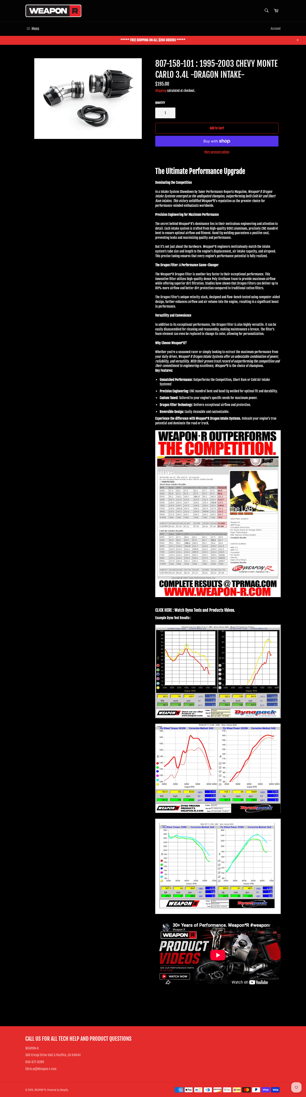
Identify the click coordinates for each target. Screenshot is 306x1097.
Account (276, 28)
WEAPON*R (40, 1090)
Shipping (160, 91)
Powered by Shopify (57, 1090)
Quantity (160, 102)
